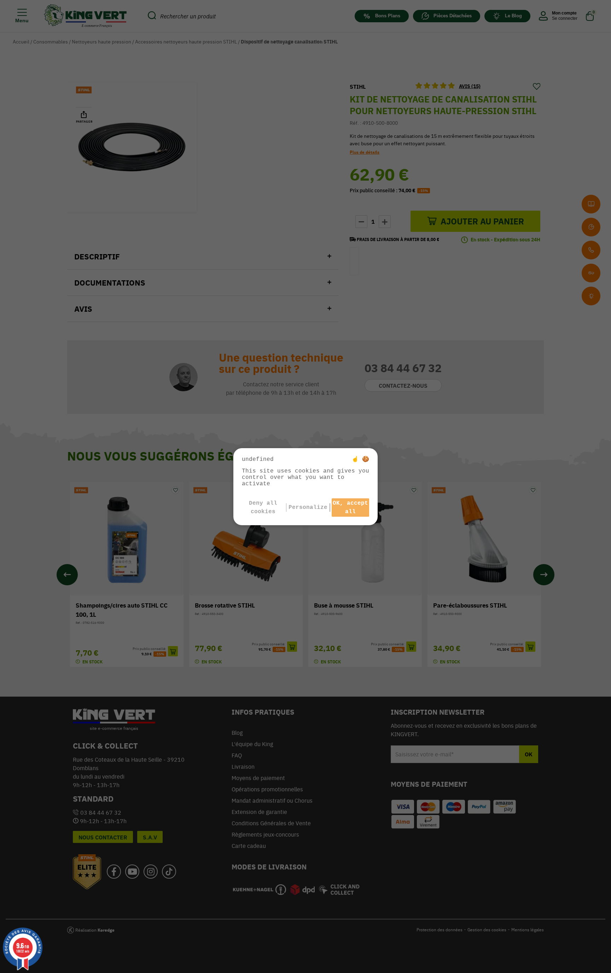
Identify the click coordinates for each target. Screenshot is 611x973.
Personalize (308, 507)
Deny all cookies (263, 507)
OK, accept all (350, 507)
